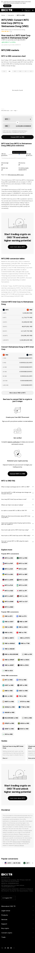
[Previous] (2, 863)
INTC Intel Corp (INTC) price (16, 174)
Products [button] (4, 915)
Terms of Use (16, 841)
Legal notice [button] (5, 910)
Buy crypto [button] (5, 928)
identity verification (14, 442)
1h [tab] (4, 71)
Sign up (27, 10)
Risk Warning (26, 841)
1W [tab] (15, 71)
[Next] (33, 863)
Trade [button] (3, 937)
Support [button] (4, 924)
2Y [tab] (31, 71)
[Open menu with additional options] (33, 10)
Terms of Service (19, 845)
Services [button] (4, 919)
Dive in (5, 758)
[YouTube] (11, 948)
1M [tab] (20, 71)
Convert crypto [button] (6, 933)
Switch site (7, 5)
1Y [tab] (25, 71)
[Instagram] (8, 948)
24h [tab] (9, 71)
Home (3, 15)
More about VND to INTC (18, 393)
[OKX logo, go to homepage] (6, 10)
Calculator (11, 15)
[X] (2, 948)
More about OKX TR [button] (8, 906)
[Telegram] (5, 948)
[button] (22, 10)
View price (31, 758)
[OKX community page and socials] (14, 948)
